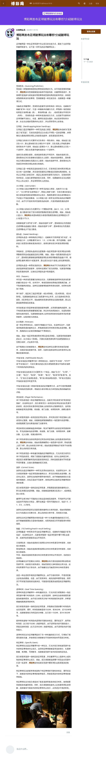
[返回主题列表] (3, 3)
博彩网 (22, 92)
